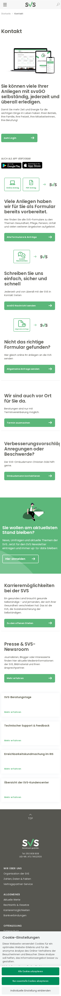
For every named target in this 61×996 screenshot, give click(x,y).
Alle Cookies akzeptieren (30, 971)
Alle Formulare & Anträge (22, 237)
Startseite (6, 13)
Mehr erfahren (15, 678)
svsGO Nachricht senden (21, 305)
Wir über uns (13, 868)
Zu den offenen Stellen (20, 623)
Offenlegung (13, 925)
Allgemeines (12, 894)
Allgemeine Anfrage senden (23, 369)
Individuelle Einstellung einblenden (31, 990)
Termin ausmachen (18, 422)
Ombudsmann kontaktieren (23, 476)
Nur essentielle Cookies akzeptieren (31, 981)
